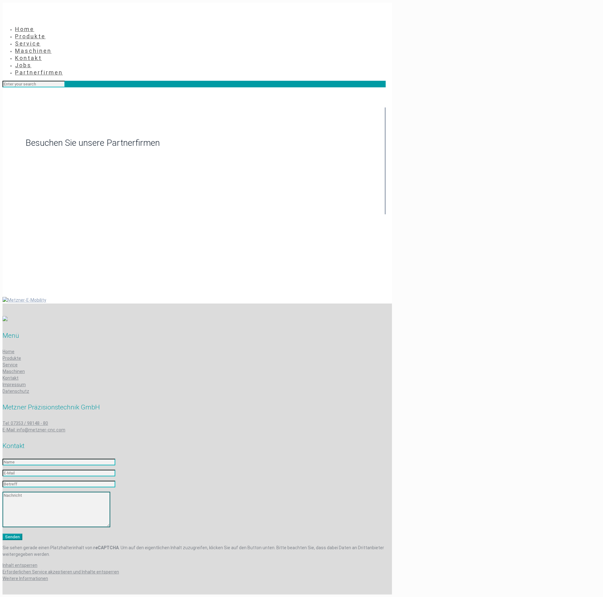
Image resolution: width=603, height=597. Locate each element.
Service (10, 364)
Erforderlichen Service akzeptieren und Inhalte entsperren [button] (61, 571)
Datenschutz (16, 391)
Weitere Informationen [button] (25, 578)
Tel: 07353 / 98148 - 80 (25, 423)
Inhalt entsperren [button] (20, 565)
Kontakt (11, 378)
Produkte (12, 358)
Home (8, 351)
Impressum (14, 384)
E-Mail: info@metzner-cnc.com (34, 429)
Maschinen (14, 371)
